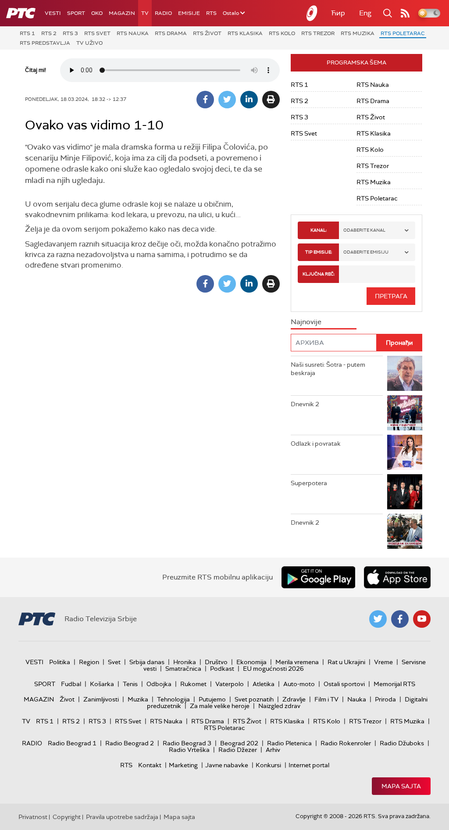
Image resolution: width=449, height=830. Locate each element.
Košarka (102, 684)
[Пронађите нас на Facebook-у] (400, 619)
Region (89, 662)
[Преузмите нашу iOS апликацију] (397, 577)
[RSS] (405, 13)
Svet (114, 662)
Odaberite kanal (364, 230)
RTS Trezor (318, 33)
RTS (211, 13)
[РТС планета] (312, 13)
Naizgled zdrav (279, 706)
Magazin (122, 13)
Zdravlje (294, 699)
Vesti (53, 13)
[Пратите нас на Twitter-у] (378, 619)
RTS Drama (171, 33)
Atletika (263, 684)
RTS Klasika (245, 33)
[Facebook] (205, 99)
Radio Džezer (237, 750)
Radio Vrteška (189, 750)
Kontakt (149, 765)
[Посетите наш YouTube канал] (422, 619)
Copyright (67, 817)
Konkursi (268, 765)
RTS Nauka (133, 33)
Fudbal (71, 684)
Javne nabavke (226, 765)
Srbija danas (146, 662)
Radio (163, 13)
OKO (97, 13)
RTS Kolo (282, 33)
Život (67, 699)
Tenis (130, 684)
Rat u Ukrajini (346, 662)
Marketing (183, 765)
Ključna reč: (319, 274)
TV (145, 13)
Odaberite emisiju (365, 252)
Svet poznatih (254, 699)
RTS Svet (97, 33)
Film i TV (326, 699)
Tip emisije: (318, 252)
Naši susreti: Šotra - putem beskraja (328, 369)
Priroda (385, 699)
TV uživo (89, 43)
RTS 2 (49, 33)
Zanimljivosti (101, 699)
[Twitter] (227, 99)
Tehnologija (173, 699)
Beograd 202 (239, 743)
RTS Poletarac (403, 33)
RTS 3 (70, 33)
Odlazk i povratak (316, 443)
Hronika (184, 662)
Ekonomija (251, 662)
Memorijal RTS (394, 684)
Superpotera (309, 483)
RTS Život (207, 33)
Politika (59, 662)
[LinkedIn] (249, 99)
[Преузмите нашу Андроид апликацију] (318, 577)
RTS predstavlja (45, 43)
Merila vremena (297, 662)
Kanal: (318, 230)
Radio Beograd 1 (72, 743)
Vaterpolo (229, 684)
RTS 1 (27, 33)
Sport (76, 13)
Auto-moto (299, 684)
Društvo (216, 662)
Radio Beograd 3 (187, 743)
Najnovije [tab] (306, 321)
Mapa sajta (401, 786)
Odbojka (158, 684)
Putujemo (212, 699)
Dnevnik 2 (305, 404)
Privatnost (32, 817)
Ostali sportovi (344, 684)
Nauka (356, 699)
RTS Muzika (357, 33)
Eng (365, 13)
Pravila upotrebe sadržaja (122, 817)
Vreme (383, 662)
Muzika (138, 699)
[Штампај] (271, 99)
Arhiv (273, 750)
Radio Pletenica (289, 743)
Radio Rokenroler (346, 743)
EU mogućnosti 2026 (273, 669)
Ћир (338, 13)
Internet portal (309, 765)
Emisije (189, 13)
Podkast (222, 669)
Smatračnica (183, 669)
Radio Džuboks (402, 743)
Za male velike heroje (219, 706)
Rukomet (193, 684)
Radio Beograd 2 (129, 743)
